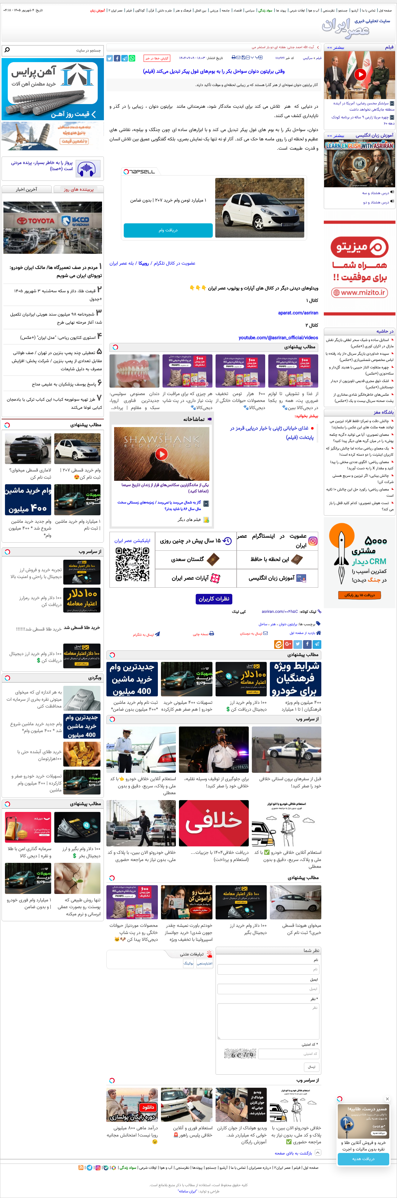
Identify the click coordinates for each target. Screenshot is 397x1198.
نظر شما (311, 951)
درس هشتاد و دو (376, 203)
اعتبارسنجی (204, 963)
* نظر (314, 999)
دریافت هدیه (363, 1159)
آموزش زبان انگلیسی (272, 578)
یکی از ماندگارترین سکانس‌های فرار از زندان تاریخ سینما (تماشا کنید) (165, 488)
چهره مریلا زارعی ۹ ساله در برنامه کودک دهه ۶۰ (363, 121)
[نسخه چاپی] (234, 57)
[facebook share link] (117, 58)
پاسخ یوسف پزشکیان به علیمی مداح (64, 384)
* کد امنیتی (310, 1044)
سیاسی (250, 10)
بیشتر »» (335, 47)
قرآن (151, 10)
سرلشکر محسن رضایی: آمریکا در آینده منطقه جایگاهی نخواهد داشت (364, 107)
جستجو (343, 10)
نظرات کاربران (214, 599)
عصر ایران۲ (282, 1168)
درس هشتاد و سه (376, 193)
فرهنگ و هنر (183, 10)
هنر (273, 624)
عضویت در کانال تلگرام (174, 263)
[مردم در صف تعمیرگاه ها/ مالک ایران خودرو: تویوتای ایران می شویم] (52, 228)
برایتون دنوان (288, 624)
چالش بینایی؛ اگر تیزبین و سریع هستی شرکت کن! (363, 479)
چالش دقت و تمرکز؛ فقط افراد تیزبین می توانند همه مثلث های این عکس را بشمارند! (362, 424)
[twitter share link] (109, 58)
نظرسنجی (329, 10)
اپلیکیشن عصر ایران (132, 540)
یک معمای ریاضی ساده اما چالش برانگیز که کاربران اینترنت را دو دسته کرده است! (360, 452)
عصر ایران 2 (116, 10)
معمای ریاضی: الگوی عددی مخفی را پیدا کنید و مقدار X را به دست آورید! (362, 465)
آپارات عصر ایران (190, 578)
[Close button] (387, 1099)
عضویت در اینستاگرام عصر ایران (271, 541)
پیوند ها (281, 10)
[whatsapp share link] (132, 58)
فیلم (129, 10)
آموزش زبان (97, 10)
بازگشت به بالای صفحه (294, 1153)
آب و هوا (313, 10)
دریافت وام (168, 230)
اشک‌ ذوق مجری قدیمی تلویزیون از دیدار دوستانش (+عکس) (362, 384)
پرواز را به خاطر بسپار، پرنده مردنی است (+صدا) (42, 166)
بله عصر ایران (121, 263)
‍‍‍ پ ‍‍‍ (255, 57)
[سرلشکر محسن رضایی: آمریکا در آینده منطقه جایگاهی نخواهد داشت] (359, 75)
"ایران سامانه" (187, 1191)
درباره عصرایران (260, 1168)
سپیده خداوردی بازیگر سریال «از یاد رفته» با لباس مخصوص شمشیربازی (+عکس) (360, 357)
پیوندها (197, 1168)
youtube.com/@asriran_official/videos (278, 338)
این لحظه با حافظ (270, 559)
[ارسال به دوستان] (238, 57)
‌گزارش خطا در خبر (156, 58)
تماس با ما (368, 10)
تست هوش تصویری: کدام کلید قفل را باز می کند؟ (361, 506)
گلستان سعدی (187, 559)
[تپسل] (126, 172)
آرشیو (354, 10)
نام (316, 960)
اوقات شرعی (297, 10)
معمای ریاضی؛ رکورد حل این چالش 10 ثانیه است (360, 493)
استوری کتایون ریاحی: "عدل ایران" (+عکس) (58, 338)
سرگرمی (308, 58)
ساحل (263, 624)
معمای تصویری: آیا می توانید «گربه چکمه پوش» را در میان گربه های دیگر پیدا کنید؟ (361, 438)
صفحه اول (385, 10)
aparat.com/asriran (298, 313)
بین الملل (200, 10)
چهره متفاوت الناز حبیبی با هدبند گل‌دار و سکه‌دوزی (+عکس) (361, 370)
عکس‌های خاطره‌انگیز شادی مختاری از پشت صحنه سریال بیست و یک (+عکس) (363, 398)
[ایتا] (278, 644)
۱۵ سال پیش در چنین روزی (190, 541)
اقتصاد (238, 10)
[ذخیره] (243, 58)
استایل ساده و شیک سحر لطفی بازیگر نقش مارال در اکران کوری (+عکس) (360, 343)
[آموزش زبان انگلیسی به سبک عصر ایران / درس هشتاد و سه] (359, 163)
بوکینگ (188, 963)
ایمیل (314, 979)
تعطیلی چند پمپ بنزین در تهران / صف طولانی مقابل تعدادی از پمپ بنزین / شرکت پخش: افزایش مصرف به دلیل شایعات (57, 361)
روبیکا (144, 263)
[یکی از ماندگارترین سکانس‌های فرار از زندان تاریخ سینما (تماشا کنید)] (161, 454)
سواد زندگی (265, 10)
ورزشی (214, 10)
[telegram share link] (124, 58)
